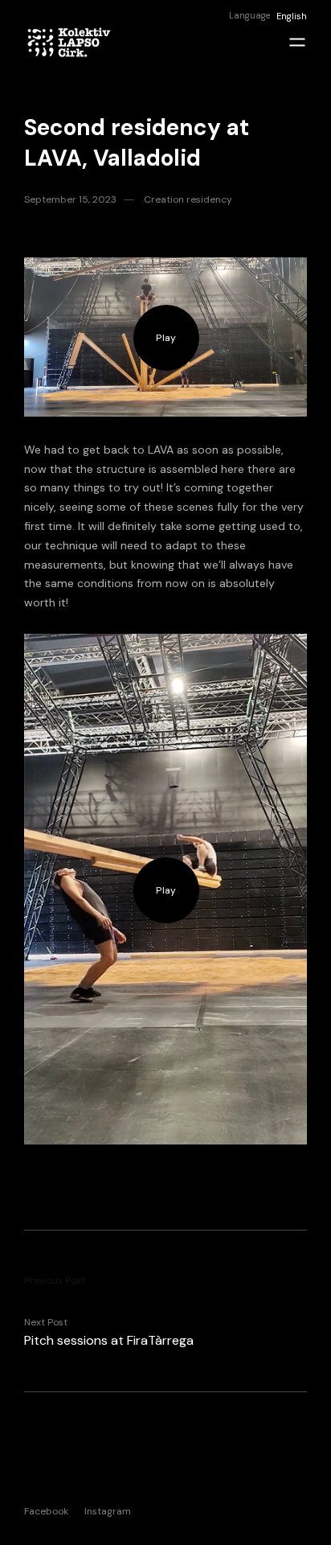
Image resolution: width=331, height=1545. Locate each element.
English (291, 16)
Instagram (107, 1511)
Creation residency (188, 199)
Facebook (46, 1511)
